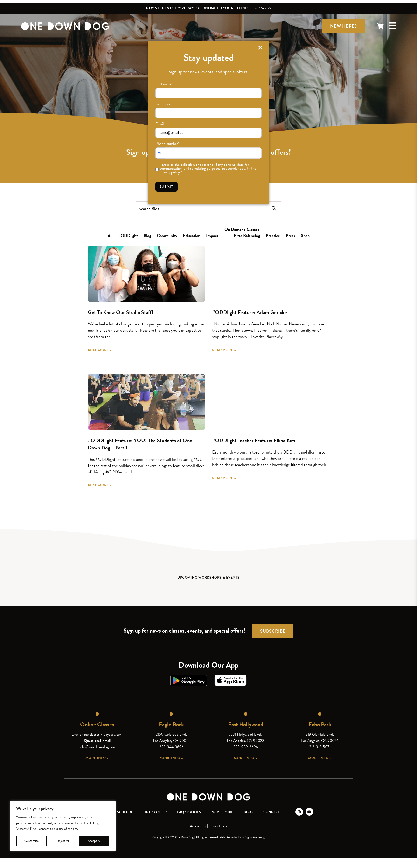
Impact (212, 235)
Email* (160, 124)
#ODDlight (128, 235)
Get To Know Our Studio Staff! (120, 312)
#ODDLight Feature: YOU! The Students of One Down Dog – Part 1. (140, 444)
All (110, 235)
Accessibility (198, 825)
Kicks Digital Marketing (251, 837)
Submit (166, 186)
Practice (273, 235)
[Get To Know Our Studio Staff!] (146, 274)
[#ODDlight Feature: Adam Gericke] (270, 274)
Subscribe (273, 631)
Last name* (163, 104)
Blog (147, 235)
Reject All (63, 840)
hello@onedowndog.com (97, 747)
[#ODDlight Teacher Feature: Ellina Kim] (270, 402)
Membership (222, 811)
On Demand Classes (241, 229)
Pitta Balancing (247, 235)
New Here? (343, 26)
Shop (305, 235)
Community (167, 235)
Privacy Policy (217, 825)
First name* (163, 84)
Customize (31, 840)
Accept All (94, 840)
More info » (97, 757)
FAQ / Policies (189, 811)
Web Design (227, 837)
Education (191, 235)
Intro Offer (156, 811)
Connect (271, 811)
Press (290, 235)
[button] (160, 153)
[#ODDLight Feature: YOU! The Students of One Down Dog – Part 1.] (146, 402)
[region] (63, 826)
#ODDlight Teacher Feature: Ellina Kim (253, 440)
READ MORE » (100, 349)
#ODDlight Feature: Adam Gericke (249, 312)
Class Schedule (120, 811)
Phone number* (167, 143)
